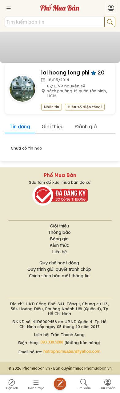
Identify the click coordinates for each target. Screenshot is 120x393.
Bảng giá (59, 239)
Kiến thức (59, 245)
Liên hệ (59, 252)
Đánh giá (86, 126)
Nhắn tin (51, 107)
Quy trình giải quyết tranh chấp (59, 269)
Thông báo (59, 232)
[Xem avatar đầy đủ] (25, 88)
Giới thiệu (53, 126)
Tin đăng (20, 126)
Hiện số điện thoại (85, 107)
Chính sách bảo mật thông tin (59, 276)
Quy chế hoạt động (59, 263)
